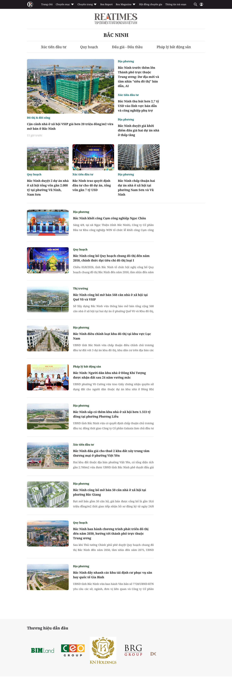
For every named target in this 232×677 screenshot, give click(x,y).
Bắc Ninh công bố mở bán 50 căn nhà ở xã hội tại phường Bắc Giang (109, 492)
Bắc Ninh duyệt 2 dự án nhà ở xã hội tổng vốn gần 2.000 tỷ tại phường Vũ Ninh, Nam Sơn (48, 188)
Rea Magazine (123, 4)
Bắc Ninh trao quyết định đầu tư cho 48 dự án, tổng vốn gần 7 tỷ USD (91, 185)
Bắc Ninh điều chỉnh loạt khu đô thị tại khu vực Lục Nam (112, 336)
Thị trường (80, 288)
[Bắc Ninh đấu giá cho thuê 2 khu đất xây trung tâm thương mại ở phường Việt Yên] (48, 455)
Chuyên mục (63, 4)
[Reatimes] (116, 19)
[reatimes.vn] (30, 4)
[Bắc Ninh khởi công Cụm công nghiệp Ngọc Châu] (48, 223)
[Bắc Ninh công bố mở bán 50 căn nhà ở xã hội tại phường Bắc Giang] (48, 494)
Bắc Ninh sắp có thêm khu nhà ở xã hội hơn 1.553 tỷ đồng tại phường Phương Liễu (112, 414)
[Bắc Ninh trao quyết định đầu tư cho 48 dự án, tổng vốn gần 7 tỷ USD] (93, 157)
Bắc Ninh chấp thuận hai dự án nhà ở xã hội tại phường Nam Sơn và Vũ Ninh (136, 188)
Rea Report (106, 4)
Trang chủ (47, 4)
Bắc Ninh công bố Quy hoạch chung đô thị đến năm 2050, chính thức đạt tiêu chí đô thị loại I (111, 258)
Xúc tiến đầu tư (53, 47)
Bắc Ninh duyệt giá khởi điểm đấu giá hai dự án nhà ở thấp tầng (138, 130)
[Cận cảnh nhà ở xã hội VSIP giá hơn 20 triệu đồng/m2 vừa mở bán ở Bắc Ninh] (70, 86)
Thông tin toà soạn (175, 4)
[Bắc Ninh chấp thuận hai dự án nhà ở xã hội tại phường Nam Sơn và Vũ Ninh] (139, 157)
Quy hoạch (89, 47)
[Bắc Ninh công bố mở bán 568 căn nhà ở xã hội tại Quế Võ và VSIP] (48, 299)
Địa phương (126, 61)
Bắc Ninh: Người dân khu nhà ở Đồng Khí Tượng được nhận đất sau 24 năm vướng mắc (109, 375)
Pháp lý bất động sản (174, 47)
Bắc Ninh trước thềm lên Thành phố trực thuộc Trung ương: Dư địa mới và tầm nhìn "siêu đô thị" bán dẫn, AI (138, 77)
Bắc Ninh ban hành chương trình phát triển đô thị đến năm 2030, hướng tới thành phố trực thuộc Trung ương (111, 533)
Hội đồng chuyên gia (150, 4)
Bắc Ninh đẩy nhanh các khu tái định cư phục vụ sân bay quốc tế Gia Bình (112, 575)
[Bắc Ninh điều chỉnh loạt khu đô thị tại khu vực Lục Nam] (48, 338)
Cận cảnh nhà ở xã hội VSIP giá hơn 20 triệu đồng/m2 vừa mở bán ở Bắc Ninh (70, 126)
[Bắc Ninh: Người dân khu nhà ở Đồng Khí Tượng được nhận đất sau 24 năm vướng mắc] (48, 377)
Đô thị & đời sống (38, 117)
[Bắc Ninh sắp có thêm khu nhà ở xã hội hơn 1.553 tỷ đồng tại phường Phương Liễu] (48, 416)
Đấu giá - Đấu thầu (127, 47)
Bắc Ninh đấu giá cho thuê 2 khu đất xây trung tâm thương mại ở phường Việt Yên (111, 453)
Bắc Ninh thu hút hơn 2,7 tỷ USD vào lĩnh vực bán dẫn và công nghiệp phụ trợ (138, 105)
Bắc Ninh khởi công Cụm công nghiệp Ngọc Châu (109, 218)
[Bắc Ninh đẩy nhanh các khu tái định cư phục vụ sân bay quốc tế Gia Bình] (48, 577)
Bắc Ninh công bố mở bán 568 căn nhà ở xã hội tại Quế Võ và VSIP (110, 297)
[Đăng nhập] (201, 5)
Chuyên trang (85, 4)
